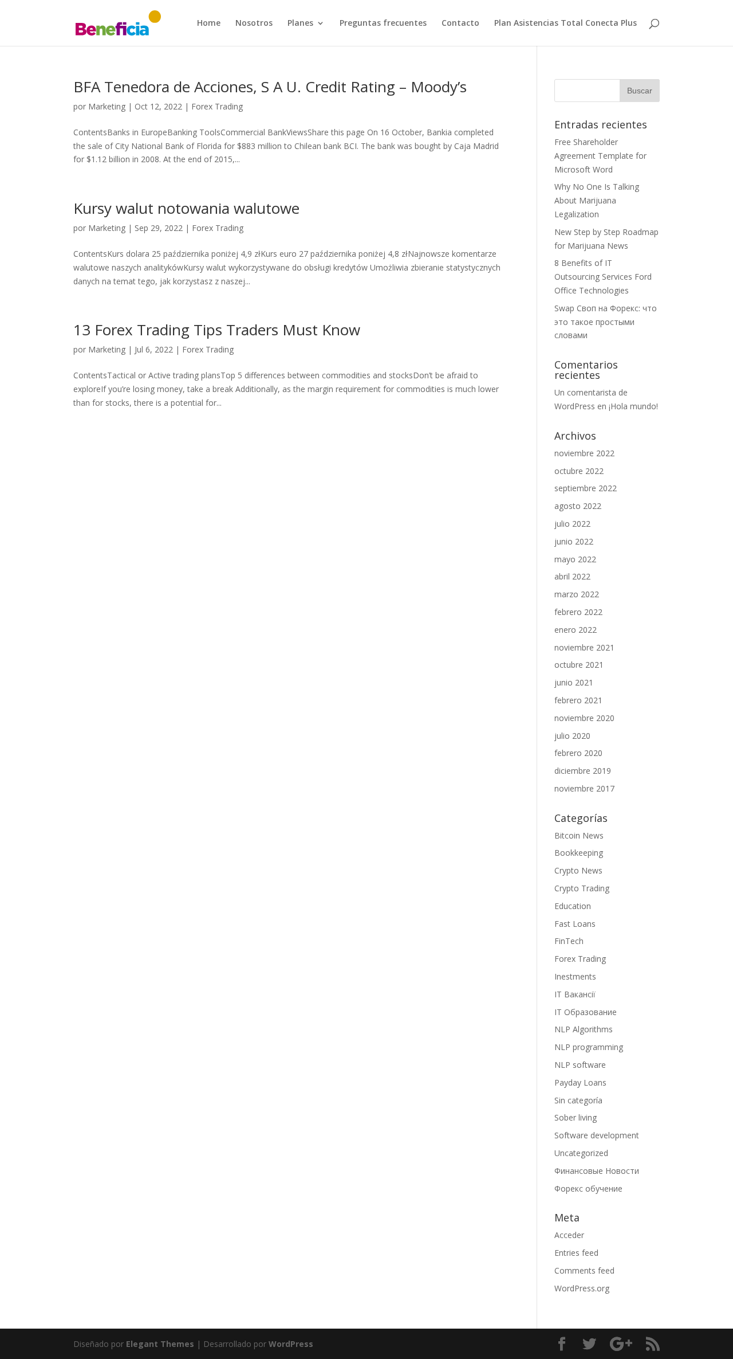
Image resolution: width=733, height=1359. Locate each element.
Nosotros (254, 23)
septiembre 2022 (585, 488)
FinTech (569, 940)
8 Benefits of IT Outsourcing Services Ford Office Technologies (603, 276)
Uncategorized (581, 1152)
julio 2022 (572, 523)
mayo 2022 (575, 559)
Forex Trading (217, 106)
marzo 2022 (576, 594)
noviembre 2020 (584, 717)
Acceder (569, 1234)
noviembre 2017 (584, 788)
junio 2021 (573, 682)
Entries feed (576, 1252)
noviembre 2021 (584, 647)
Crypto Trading (581, 888)
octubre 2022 (579, 470)
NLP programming (588, 1046)
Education (572, 905)
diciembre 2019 (582, 770)
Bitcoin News (579, 835)
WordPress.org (581, 1288)
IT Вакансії (575, 994)
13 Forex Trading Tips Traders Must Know (216, 329)
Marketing (106, 106)
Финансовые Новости (596, 1170)
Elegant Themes (160, 1343)
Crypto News (578, 870)
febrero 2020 (578, 752)
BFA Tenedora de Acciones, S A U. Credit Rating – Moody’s (270, 86)
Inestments (575, 976)
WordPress (291, 1343)
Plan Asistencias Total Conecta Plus (565, 23)
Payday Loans (580, 1082)
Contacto (460, 23)
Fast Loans (575, 923)
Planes (300, 23)
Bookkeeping (578, 852)
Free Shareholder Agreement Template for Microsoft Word (600, 155)
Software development (596, 1135)
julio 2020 (572, 735)
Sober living (575, 1117)
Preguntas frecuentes (383, 23)
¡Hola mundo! (633, 406)
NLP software (580, 1064)
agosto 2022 (577, 505)
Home (208, 23)
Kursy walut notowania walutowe (186, 208)
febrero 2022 (578, 611)
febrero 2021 (578, 700)
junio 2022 (573, 541)
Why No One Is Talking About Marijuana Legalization (596, 200)
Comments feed (584, 1270)
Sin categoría (578, 1100)
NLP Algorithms (583, 1029)
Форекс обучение (588, 1188)
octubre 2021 (579, 664)
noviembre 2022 (584, 453)
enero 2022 (575, 629)
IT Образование (585, 1011)
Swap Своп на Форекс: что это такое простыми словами (605, 322)
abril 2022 (572, 576)
